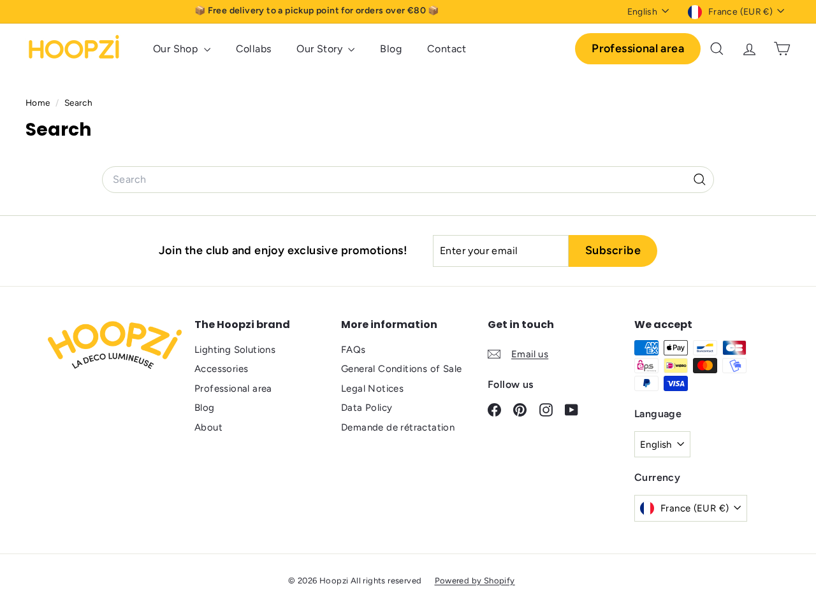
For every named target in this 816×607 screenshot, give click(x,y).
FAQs (353, 349)
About (208, 427)
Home (39, 102)
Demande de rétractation (398, 427)
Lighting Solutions (234, 349)
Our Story (320, 49)
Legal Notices (372, 388)
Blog (391, 49)
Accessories (221, 369)
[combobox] (408, 179)
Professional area (638, 48)
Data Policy (366, 407)
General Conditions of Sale (401, 369)
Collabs (254, 49)
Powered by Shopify (475, 580)
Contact (447, 49)
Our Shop (177, 49)
